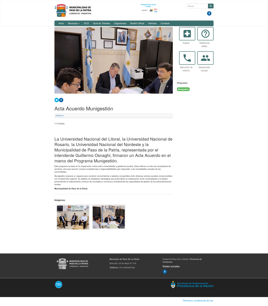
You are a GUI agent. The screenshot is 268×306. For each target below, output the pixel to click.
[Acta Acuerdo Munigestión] (73, 217)
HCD (86, 23)
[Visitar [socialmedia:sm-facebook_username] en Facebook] (61, 99)
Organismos (120, 23)
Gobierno (59, 115)
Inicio (61, 23)
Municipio (73, 23)
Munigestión (183, 89)
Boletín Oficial (137, 23)
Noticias (152, 23)
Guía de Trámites (101, 23)
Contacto (165, 23)
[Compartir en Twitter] (56, 99)
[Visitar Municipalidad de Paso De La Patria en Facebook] (209, 13)
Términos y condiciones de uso (198, 300)
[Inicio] (73, 10)
